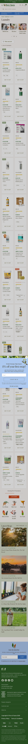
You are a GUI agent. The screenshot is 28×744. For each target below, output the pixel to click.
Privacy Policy (23, 383)
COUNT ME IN (14, 379)
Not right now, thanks (14, 386)
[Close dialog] (26, 357)
